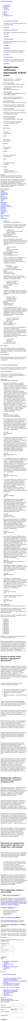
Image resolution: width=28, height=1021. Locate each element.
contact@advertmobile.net (7, 1)
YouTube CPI (7, 48)
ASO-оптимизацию (13, 903)
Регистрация (4, 937)
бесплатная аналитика (11, 920)
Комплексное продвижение (11, 30)
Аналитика (6, 9)
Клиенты (6, 7)
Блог (5, 13)
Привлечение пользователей (11, 20)
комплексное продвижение (20, 902)
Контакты (6, 14)
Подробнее (6, 54)
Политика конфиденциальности (12, 983)
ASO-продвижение (8, 39)
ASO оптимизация (8, 57)
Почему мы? (7, 6)
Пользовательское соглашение (11, 984)
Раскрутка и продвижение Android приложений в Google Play (12, 979)
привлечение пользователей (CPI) (14, 900)
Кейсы (5, 11)
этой (20, 929)
